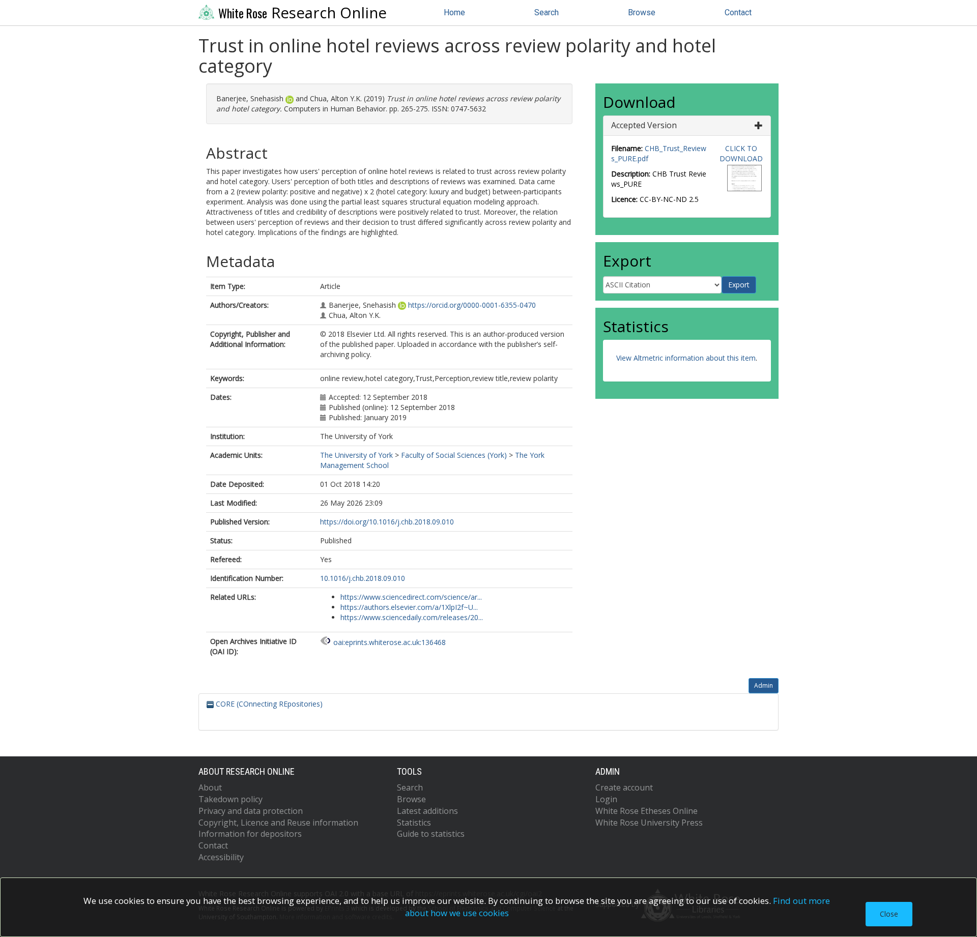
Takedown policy (230, 799)
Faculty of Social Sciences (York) (454, 455)
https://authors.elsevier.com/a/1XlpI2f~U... (409, 607)
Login (606, 799)
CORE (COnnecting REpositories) (268, 704)
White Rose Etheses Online (646, 810)
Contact (738, 12)
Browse (641, 12)
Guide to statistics (431, 833)
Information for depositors (250, 833)
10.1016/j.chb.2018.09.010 (362, 578)
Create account (624, 787)
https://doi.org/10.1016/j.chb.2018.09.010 (387, 521)
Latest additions (427, 810)
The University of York (356, 455)
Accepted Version (644, 125)
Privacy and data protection (250, 810)
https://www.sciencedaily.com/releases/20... (411, 617)
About (210, 787)
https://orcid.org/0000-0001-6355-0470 (472, 305)
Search (546, 12)
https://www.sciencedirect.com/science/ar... (411, 597)
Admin (763, 685)
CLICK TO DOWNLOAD (741, 153)
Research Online (302, 13)
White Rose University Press (649, 822)
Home (454, 12)
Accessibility (221, 857)
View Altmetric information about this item (686, 358)
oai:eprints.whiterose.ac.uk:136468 (389, 642)
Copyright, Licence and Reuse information (278, 822)
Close (889, 914)
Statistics (414, 822)
